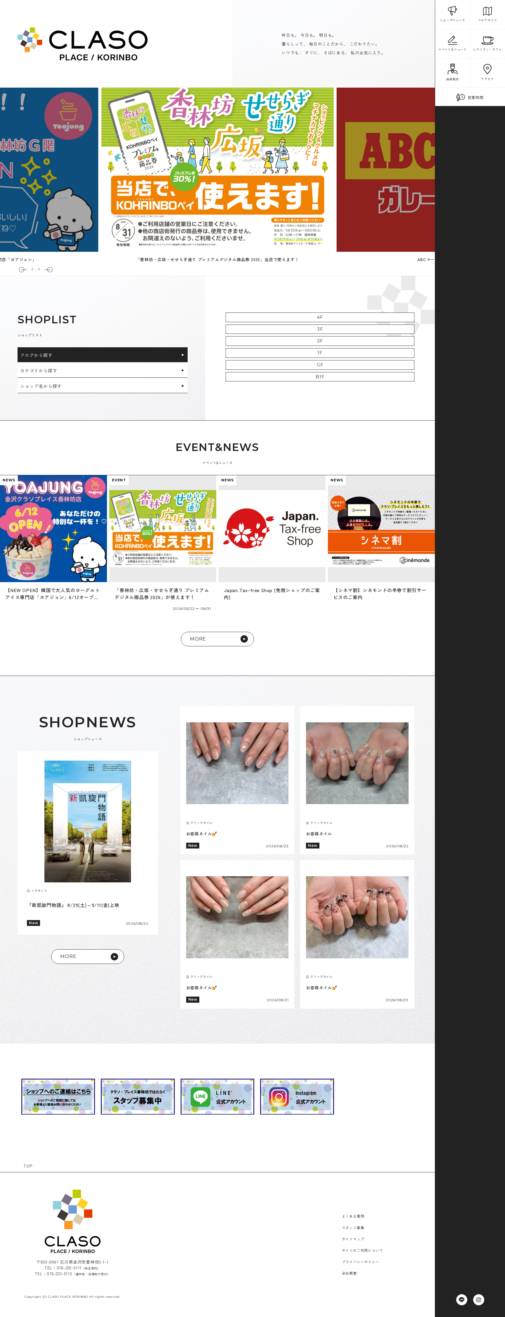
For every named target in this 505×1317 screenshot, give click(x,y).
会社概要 (349, 1273)
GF (320, 364)
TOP (27, 1166)
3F (320, 329)
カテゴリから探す (38, 370)
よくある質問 (353, 1216)
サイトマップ (353, 1238)
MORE (198, 639)
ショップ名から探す (41, 386)
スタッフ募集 (353, 1227)
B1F (320, 376)
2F (320, 340)
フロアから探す (36, 355)
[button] (23, 269)
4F (320, 317)
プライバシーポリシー (360, 1261)
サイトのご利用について (362, 1250)
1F (320, 352)
